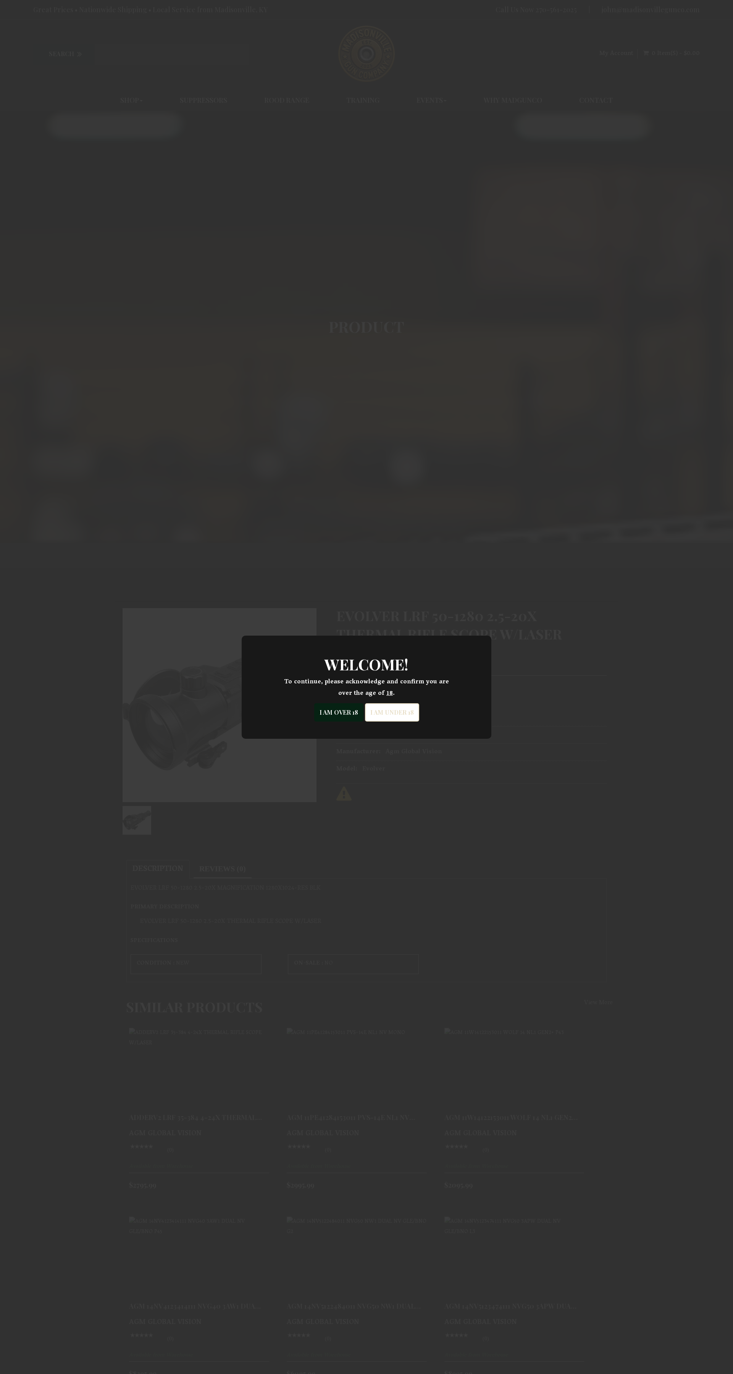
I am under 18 (392, 712)
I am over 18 (339, 712)
